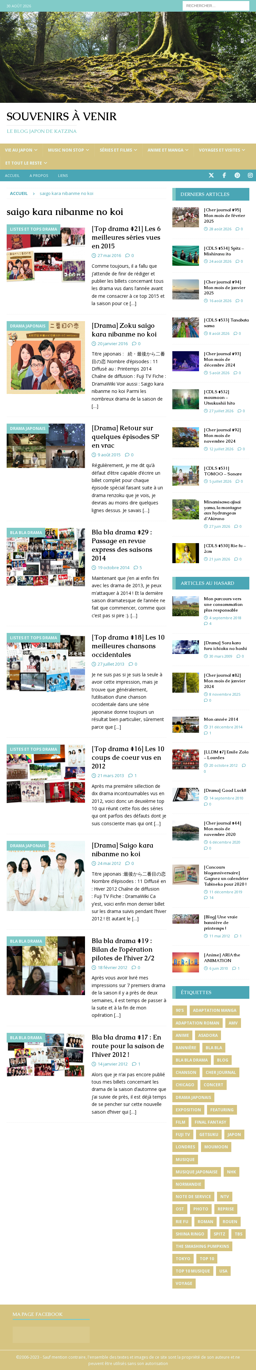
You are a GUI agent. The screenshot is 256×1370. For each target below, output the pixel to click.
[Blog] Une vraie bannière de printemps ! (221, 922)
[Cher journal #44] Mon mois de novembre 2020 (222, 828)
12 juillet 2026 (221, 448)
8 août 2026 (219, 333)
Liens (63, 175)
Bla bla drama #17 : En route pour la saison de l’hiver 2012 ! (128, 1046)
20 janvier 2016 (113, 343)
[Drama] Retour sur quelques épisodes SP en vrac (125, 437)
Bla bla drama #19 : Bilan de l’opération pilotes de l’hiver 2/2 (123, 949)
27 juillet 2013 (111, 664)
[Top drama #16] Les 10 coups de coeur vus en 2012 (128, 757)
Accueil (12, 175)
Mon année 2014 (221, 719)
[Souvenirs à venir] (128, 99)
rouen (230, 1221)
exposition (188, 1110)
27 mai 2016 (109, 255)
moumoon (216, 1147)
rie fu (182, 1221)
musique (185, 1159)
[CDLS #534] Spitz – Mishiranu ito (224, 251)
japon (234, 1134)
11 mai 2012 (219, 935)
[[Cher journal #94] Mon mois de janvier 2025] (185, 289)
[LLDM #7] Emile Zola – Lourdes (226, 754)
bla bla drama (192, 1060)
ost (180, 1209)
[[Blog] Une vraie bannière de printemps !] (185, 919)
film (180, 1122)
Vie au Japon (18, 150)
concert (213, 1085)
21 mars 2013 (111, 775)
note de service (193, 1196)
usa (223, 1271)
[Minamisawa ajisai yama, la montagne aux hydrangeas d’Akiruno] (185, 509)
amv (233, 1023)
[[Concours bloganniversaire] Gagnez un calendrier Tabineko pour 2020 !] (185, 875)
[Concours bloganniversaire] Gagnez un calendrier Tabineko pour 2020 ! (226, 875)
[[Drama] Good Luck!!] (185, 795)
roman (205, 1221)
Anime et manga (165, 150)
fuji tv (183, 1134)
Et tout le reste (23, 163)
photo (200, 1209)
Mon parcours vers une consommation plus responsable (223, 604)
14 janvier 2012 (113, 1064)
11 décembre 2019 (225, 891)
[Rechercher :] (216, 5)
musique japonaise (197, 1172)
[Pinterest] (237, 175)
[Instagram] (250, 175)
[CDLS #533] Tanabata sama (226, 322)
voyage (184, 1283)
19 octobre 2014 (113, 567)
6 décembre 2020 (224, 842)
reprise (226, 1209)
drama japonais (193, 1097)
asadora (208, 1035)
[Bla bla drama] (46, 557)
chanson (186, 1072)
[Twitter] (211, 175)
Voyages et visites (219, 150)
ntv (224, 1196)
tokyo (183, 1259)
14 (211, 897)
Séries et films (116, 150)
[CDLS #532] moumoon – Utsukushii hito (219, 397)
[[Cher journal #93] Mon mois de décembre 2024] (185, 361)
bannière (186, 1048)
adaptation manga (214, 1010)
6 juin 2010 (218, 968)
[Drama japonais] (46, 357)
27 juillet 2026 (221, 410)
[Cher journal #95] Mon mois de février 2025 (224, 215)
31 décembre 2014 (225, 726)
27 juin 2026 (219, 526)
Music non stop (66, 150)
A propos (39, 175)
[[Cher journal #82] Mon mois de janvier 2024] (185, 683)
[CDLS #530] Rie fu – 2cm (225, 548)
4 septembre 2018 (225, 617)
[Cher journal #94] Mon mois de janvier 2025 (224, 287)
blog (222, 1060)
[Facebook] (224, 175)
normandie (188, 1184)
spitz (219, 1234)
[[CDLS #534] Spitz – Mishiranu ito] (185, 256)
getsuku (208, 1134)
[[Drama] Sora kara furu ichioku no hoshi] (185, 647)
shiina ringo (190, 1234)
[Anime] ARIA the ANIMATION (222, 957)
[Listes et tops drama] (46, 253)
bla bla (214, 1048)
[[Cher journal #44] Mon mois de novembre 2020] (185, 831)
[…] (133, 303)
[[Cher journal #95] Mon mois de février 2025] (185, 217)
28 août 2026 (220, 228)
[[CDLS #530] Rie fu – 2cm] (185, 553)
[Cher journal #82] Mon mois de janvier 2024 (224, 680)
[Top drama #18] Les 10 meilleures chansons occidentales (128, 646)
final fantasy (210, 1122)
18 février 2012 (112, 967)
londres (185, 1147)
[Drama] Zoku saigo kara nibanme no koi (124, 329)
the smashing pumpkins (202, 1246)
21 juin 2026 (219, 558)
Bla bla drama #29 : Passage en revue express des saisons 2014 (122, 545)
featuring (222, 1110)
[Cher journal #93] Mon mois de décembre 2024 (222, 359)
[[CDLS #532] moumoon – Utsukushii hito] (185, 399)
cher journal (221, 1072)
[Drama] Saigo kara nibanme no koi (122, 849)
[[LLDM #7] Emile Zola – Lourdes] (185, 759)
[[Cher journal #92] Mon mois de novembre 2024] (185, 437)
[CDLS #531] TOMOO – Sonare (223, 471)
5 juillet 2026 (220, 481)
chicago (185, 1085)
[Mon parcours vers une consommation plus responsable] (185, 606)
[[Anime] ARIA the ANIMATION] (185, 962)
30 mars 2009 (220, 656)
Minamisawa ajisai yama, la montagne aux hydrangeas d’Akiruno (223, 510)
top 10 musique (193, 1271)
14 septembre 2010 (226, 798)
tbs (238, 1234)
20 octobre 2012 (223, 765)
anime (182, 1035)
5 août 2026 (219, 372)
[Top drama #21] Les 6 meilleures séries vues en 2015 (126, 237)
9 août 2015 (109, 455)
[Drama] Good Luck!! (225, 790)
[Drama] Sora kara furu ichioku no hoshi (225, 645)
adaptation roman (197, 1023)
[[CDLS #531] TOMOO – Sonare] (185, 476)
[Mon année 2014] (185, 725)
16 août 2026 (220, 300)
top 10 (207, 1259)
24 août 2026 (220, 261)
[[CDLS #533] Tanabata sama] (185, 327)
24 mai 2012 (109, 863)
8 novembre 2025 (224, 694)
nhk (231, 1172)
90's (180, 1010)
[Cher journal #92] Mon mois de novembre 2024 (222, 435)
